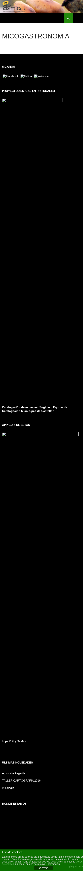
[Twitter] (26, 76)
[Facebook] (10, 76)
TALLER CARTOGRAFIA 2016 (21, 780)
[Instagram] (42, 76)
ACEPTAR (43, 868)
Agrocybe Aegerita (13, 773)
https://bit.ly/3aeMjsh (15, 741)
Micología (8, 787)
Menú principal (78, 18)
